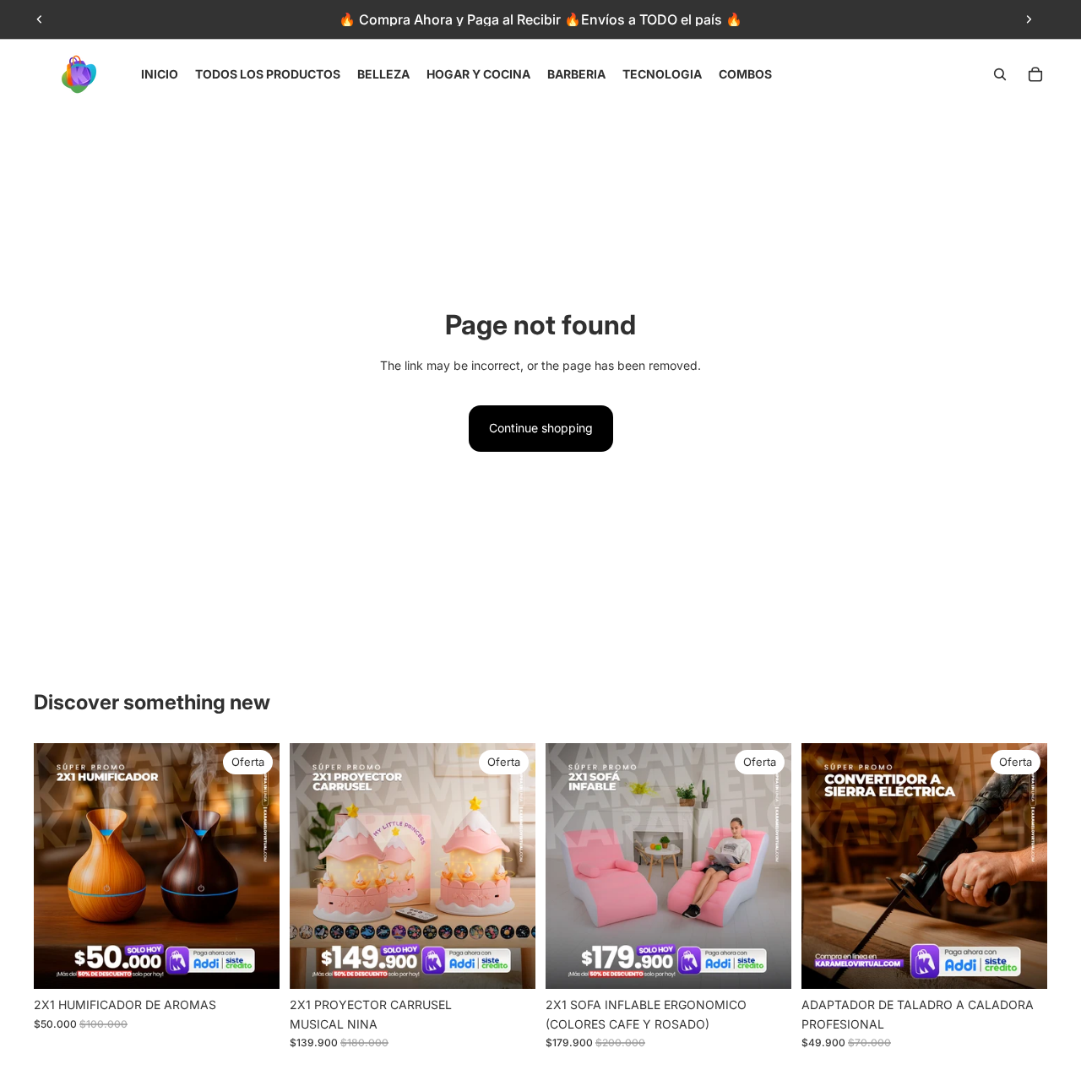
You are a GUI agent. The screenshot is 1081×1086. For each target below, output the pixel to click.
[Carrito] (1035, 74)
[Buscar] (1000, 74)
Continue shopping (541, 428)
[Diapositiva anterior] (39, 19)
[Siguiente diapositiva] (1028, 19)
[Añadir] (253, 963)
